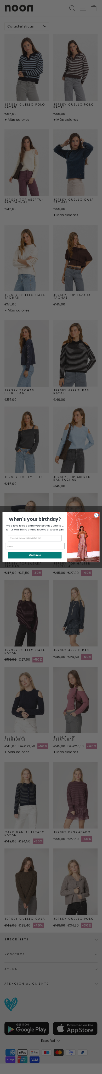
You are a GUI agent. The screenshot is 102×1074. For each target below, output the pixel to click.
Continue (35, 555)
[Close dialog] (96, 515)
